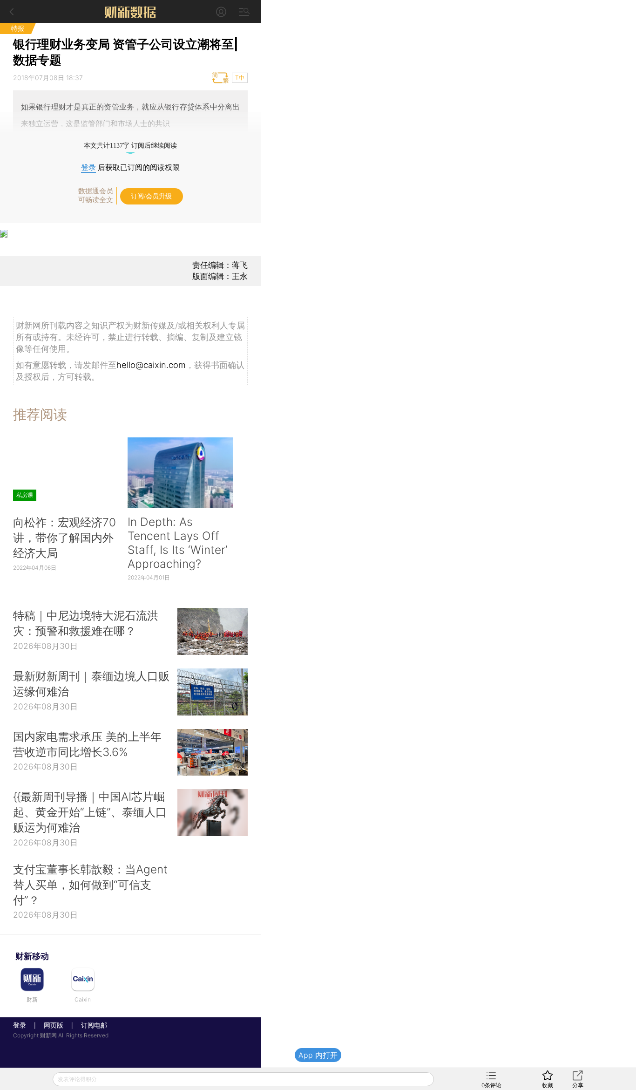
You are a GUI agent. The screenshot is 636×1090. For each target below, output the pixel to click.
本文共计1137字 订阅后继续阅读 (130, 145)
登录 (88, 167)
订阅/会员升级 (151, 196)
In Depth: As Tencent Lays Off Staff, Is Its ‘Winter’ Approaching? (177, 543)
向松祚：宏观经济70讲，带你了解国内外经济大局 (64, 537)
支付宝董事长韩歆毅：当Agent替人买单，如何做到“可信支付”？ (90, 884)
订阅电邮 (90, 1025)
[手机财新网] (130, 11)
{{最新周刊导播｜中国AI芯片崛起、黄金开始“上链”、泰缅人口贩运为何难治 (90, 812)
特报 (17, 28)
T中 (239, 77)
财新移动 (32, 956)
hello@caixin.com (151, 365)
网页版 (53, 1025)
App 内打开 (318, 1055)
